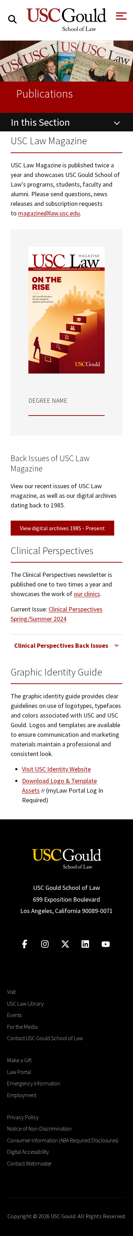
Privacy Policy (23, 1117)
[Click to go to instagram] (45, 944)
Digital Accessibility (28, 1151)
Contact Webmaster (29, 1163)
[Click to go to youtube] (105, 944)
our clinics (87, 594)
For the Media (22, 1026)
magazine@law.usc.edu (49, 213)
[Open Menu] (120, 18)
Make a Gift (19, 1060)
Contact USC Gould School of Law (45, 1038)
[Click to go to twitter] (65, 944)
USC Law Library (25, 1003)
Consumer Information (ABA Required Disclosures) (62, 1140)
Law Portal (19, 1071)
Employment (21, 1095)
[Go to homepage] (67, 858)
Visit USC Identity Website (56, 769)
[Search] (12, 19)
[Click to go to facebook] (25, 944)
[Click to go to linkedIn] (85, 944)
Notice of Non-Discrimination (39, 1128)
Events (14, 1014)
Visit (11, 991)
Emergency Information (33, 1083)
